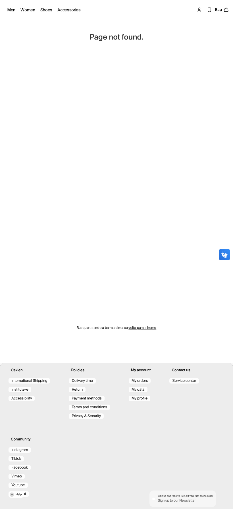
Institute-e (19, 389)
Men (11, 10)
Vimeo (16, 476)
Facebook (19, 467)
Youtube (18, 485)
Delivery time (82, 380)
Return (77, 389)
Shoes (46, 10)
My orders (140, 380)
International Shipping (29, 380)
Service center (184, 380)
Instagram (19, 450)
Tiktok (16, 458)
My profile (139, 398)
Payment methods (86, 398)
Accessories (69, 10)
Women (27, 10)
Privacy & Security (86, 416)
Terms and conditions (89, 407)
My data (138, 389)
